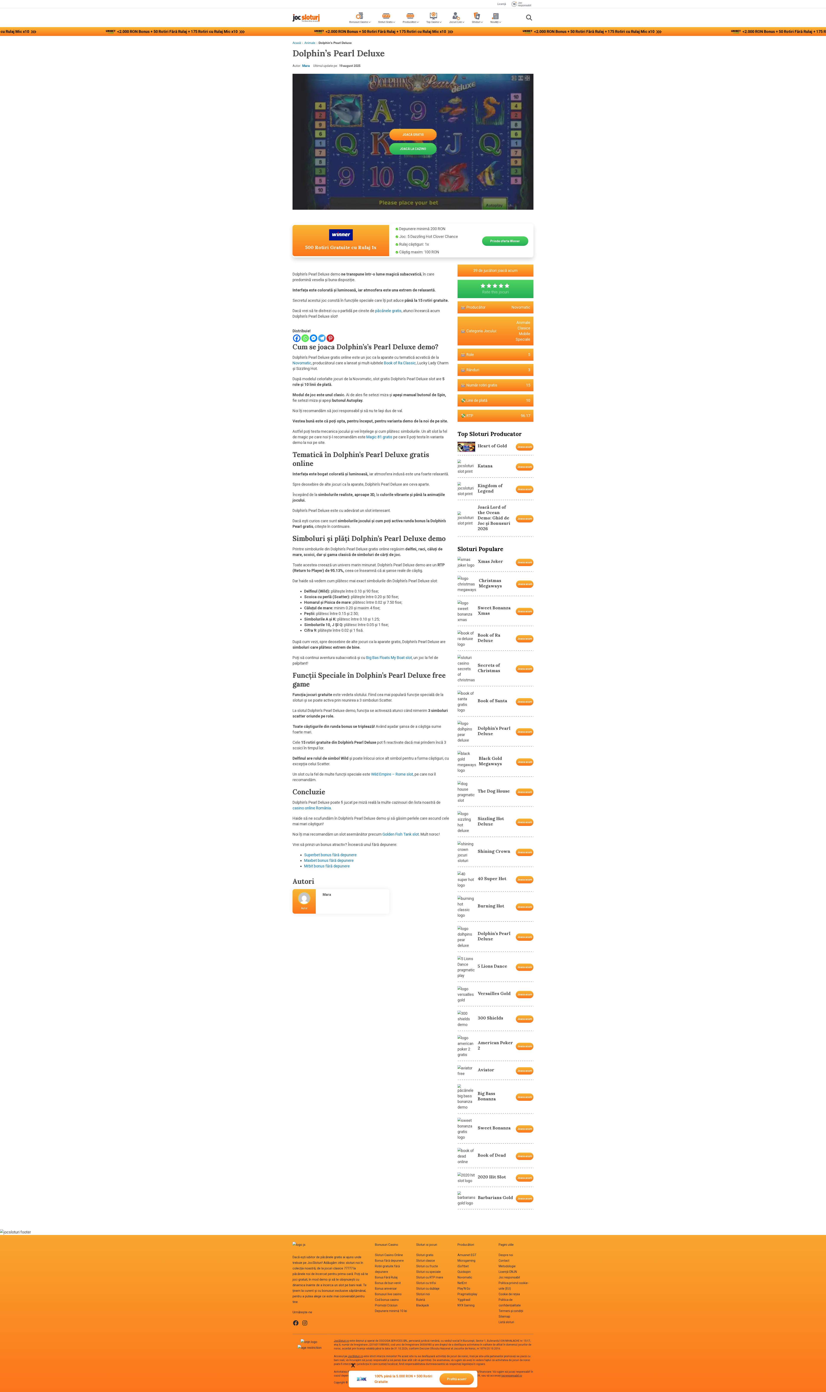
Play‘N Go (464, 1288)
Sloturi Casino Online (389, 1255)
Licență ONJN (508, 1271)
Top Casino (432, 22)
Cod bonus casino (387, 1299)
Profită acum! (456, 1379)
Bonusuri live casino (388, 1294)
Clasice (524, 328)
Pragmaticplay (467, 1294)
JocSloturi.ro (341, 1340)
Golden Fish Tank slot (400, 834)
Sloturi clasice (425, 1260)
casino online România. (312, 808)
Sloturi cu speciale (428, 1271)
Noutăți (494, 22)
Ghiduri (476, 22)
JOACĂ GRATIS (413, 134)
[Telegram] (322, 338)
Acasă (297, 43)
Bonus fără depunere (389, 1260)
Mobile (524, 333)
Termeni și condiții (511, 1311)
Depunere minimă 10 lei (391, 1311)
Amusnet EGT (467, 1255)
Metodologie (507, 1266)
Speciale (523, 339)
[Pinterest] (330, 338)
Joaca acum (524, 446)
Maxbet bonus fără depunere (329, 860)
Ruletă (420, 1299)
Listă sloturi (506, 1322)
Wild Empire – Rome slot (392, 774)
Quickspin (464, 1271)
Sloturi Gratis (385, 22)
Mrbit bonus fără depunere (327, 866)
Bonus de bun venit (388, 1283)
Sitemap (504, 1316)
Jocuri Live (455, 22)
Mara (306, 66)
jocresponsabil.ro (511, 1375)
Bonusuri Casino (358, 22)
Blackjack (422, 1305)
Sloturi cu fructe (427, 1266)
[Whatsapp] (305, 338)
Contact (504, 1260)
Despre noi (506, 1255)
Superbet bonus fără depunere (330, 855)
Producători (409, 22)
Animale (309, 43)
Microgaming (466, 1260)
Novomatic (302, 363)
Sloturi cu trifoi (426, 1283)
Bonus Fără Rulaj (386, 1277)
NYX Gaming (466, 1305)
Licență (501, 4)
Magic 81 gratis (379, 437)
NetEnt (462, 1283)
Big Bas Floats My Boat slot (389, 657)
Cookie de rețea (509, 1294)
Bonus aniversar (386, 1288)
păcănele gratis (388, 310)
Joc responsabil (509, 1277)
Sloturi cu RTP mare (429, 1277)
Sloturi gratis (424, 1255)
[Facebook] (297, 338)
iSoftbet (463, 1266)
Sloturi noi (423, 1294)
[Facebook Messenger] (313, 338)
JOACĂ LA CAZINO (413, 149)
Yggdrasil (464, 1299)
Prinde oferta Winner (505, 241)
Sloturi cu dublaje (427, 1288)
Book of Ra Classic (399, 363)
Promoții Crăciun (386, 1305)
